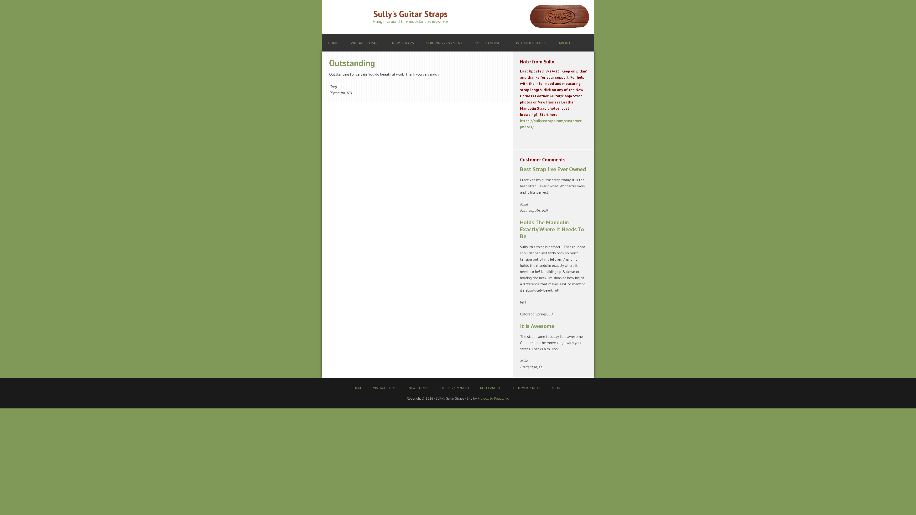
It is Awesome (537, 326)
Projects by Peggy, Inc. (493, 398)
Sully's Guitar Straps (410, 13)
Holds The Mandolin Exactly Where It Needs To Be (552, 229)
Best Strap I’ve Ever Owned (553, 169)
